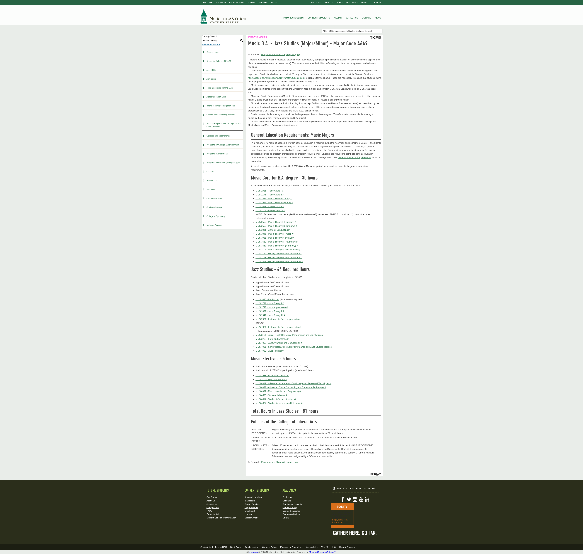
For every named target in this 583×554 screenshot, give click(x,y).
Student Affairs (252, 517)
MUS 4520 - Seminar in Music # (271, 395)
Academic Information (216, 97)
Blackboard (250, 500)
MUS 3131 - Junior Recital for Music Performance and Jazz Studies (289, 335)
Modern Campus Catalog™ (322, 552)
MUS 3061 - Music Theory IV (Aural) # (275, 237)
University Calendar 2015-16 (218, 61)
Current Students (319, 18)
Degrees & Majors (291, 514)
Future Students (293, 18)
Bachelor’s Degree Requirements (220, 106)
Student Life (211, 180)
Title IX (324, 547)
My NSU (364, 2)
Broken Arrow (236, 2)
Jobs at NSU (221, 547)
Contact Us (205, 547)
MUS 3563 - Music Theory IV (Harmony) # (277, 245)
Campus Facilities (214, 198)
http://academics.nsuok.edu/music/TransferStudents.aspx (276, 78)
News (378, 18)
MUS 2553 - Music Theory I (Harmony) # (276, 222)
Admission (211, 79)
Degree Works (251, 507)
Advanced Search (211, 44)
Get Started (212, 497)
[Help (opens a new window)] (379, 37)
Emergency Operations (291, 547)
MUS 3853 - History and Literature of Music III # (279, 261)
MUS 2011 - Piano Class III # (270, 206)
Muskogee (221, 2)
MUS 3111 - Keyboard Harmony (271, 379)
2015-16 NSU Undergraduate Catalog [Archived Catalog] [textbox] (347, 31)
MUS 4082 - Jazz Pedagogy (270, 350)
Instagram (355, 499)
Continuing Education (293, 504)
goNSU (355, 2)
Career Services (252, 504)
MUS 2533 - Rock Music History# (272, 375)
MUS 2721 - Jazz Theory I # (270, 303)
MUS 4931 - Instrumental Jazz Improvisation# (278, 327)
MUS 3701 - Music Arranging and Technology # (279, 249)
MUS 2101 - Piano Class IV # (270, 210)
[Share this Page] (374, 37)
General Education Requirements (220, 115)
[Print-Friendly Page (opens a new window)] (377, 37)
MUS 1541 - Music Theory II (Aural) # (274, 202)
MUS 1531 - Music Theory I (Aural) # (274, 198)
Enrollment (250, 511)
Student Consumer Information (221, 517)
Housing (248, 514)
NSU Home (316, 2)
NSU (223, 16)
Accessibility (312, 547)
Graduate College (267, 2)
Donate (366, 18)
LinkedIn (367, 499)
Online (252, 2)
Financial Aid (212, 514)
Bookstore (287, 497)
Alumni (338, 18)
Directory (329, 2)
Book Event (235, 547)
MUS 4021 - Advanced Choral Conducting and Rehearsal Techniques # (291, 387)
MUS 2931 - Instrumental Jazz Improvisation (278, 319)
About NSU (211, 70)
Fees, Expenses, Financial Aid (219, 88)
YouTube (361, 499)
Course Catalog (290, 507)
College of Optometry (215, 216)
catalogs (253, 552)
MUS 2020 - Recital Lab (267, 299)
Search (377, 2)
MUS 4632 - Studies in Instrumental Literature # (279, 403)
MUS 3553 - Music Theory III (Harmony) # (276, 241)
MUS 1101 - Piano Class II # (270, 194)
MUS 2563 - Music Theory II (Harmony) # (276, 226)
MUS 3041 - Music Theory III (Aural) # (274, 234)
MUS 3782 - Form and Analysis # (272, 339)
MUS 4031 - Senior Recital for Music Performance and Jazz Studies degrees (294, 346)
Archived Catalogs (214, 225)
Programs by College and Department (222, 145)
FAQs (209, 511)
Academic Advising (254, 497)
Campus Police (269, 547)
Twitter (349, 499)
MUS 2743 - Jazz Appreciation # (272, 307)
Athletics (352, 18)
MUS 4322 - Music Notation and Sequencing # (278, 391)
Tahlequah (207, 2)
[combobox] (352, 31)
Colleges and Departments (218, 136)
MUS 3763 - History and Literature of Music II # (279, 257)
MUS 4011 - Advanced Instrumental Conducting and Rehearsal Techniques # (293, 383)
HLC (333, 547)
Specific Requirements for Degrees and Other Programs (223, 125)
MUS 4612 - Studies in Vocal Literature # (276, 399)
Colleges (287, 500)
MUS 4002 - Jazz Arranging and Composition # (279, 343)
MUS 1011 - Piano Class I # (269, 190)
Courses (210, 171)
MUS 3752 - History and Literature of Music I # (279, 253)
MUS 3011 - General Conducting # (273, 230)
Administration (252, 547)
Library (286, 517)
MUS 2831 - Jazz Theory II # (270, 311)
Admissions (211, 504)
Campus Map (343, 2)
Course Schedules (291, 511)
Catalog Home (212, 52)
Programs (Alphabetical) (217, 154)
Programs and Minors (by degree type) (223, 162)
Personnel (210, 189)
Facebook (343, 499)
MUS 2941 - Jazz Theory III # (270, 315)
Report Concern (347, 547)
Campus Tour (212, 507)
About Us (210, 500)
